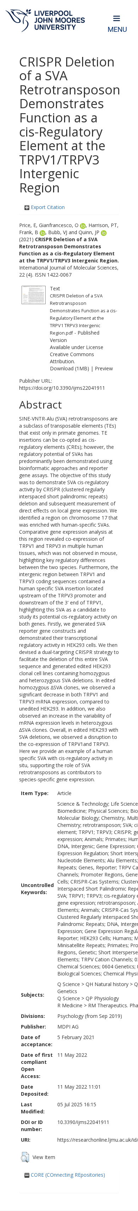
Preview (104, 368)
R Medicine (69, 1005)
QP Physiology (102, 998)
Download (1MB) (69, 368)
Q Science (68, 984)
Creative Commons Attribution (72, 358)
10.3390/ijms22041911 (83, 1122)
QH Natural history (107, 984)
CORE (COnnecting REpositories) (67, 1174)
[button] (25, 1157)
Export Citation (47, 207)
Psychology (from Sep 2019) (89, 1016)
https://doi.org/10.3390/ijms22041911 (62, 387)
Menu (117, 29)
